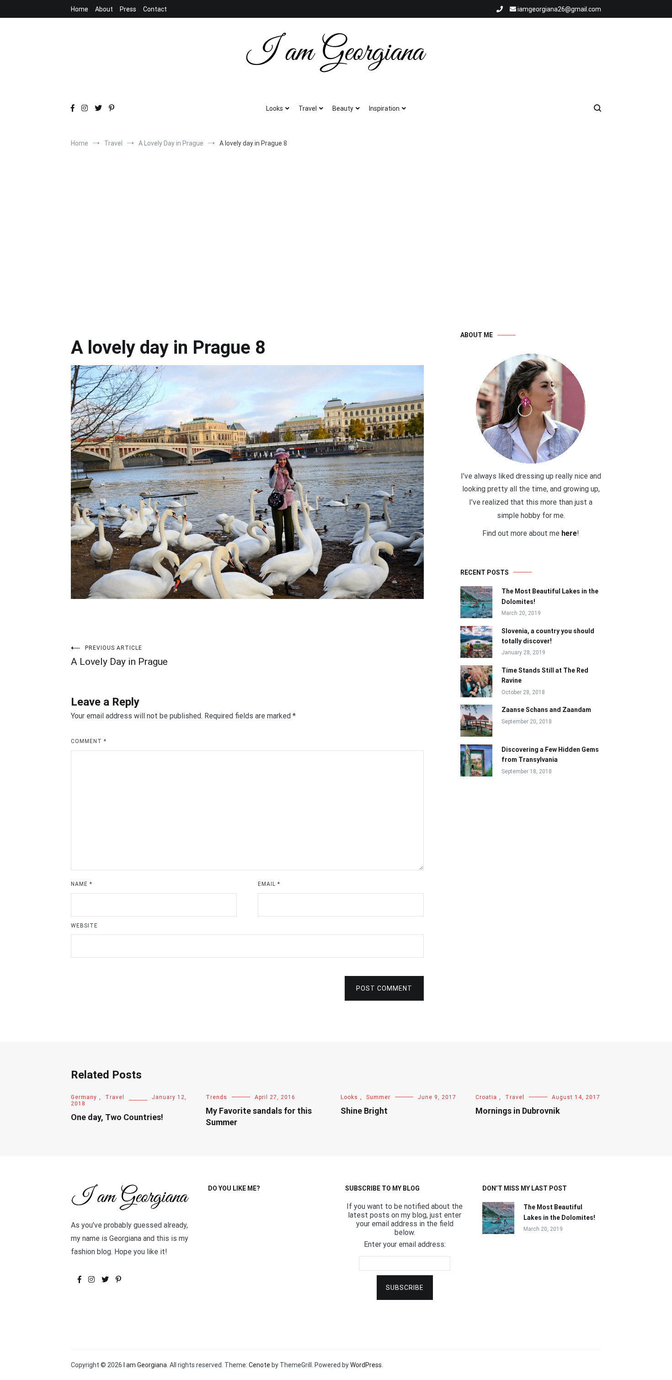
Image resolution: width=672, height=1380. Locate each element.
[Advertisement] (336, 230)
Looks (274, 108)
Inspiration (384, 108)
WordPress (366, 1365)
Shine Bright (364, 1111)
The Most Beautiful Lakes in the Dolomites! (549, 596)
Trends (216, 1097)
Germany (84, 1097)
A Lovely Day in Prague (119, 656)
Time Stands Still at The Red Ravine (544, 675)
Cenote (259, 1365)
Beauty (342, 108)
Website (84, 925)
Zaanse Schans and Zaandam (546, 709)
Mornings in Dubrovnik (517, 1111)
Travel (308, 108)
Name (81, 884)
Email (269, 884)
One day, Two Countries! (117, 1117)
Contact (155, 9)
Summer (378, 1097)
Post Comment (384, 988)
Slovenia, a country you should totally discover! (547, 636)
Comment (89, 741)
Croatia (486, 1097)
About (104, 9)
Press (128, 9)
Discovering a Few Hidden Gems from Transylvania (550, 754)
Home (79, 9)
